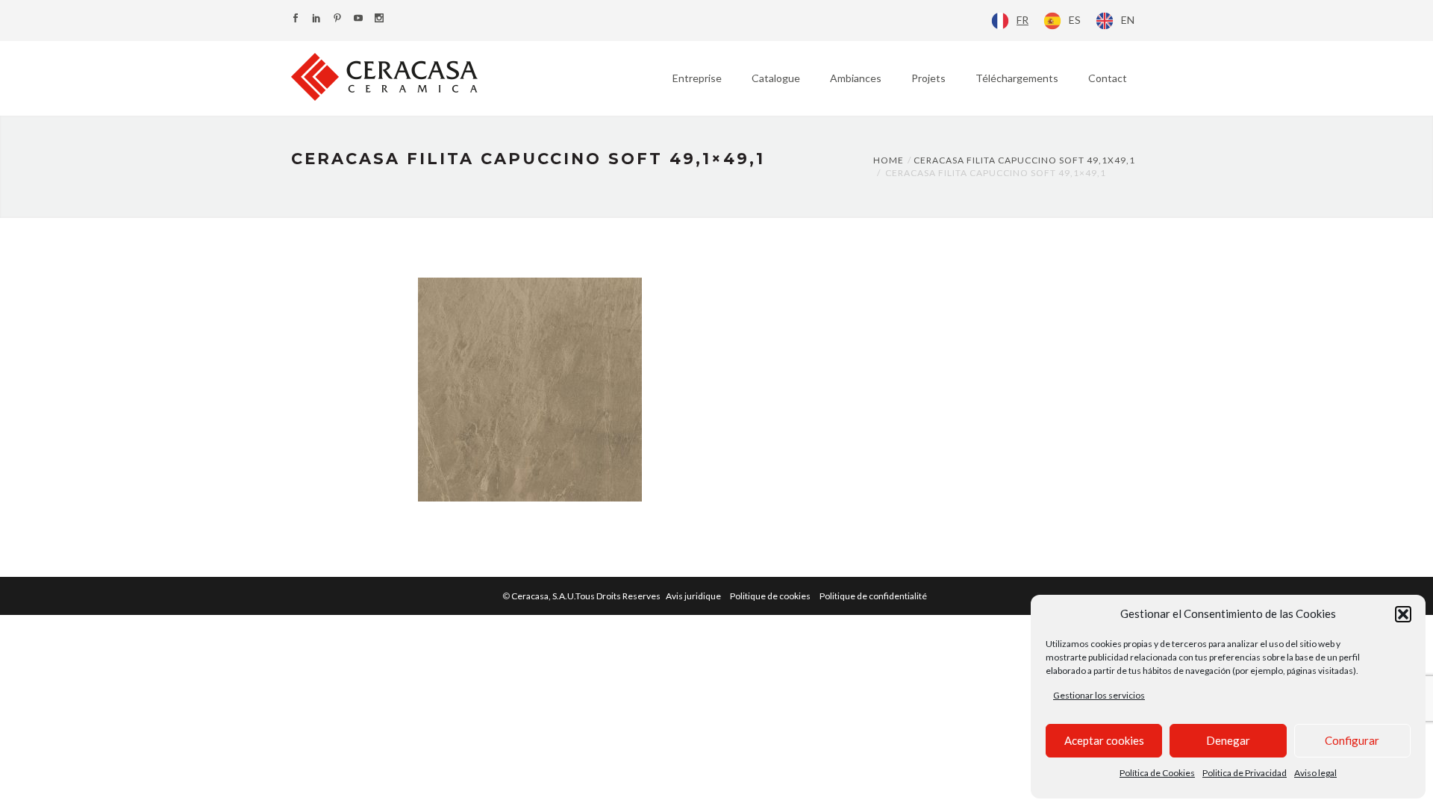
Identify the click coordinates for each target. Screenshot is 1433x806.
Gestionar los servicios (1099, 695)
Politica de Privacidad (1244, 772)
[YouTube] (358, 19)
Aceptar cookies (1104, 740)
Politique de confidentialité (873, 596)
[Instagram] (379, 19)
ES (1075, 19)
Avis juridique (693, 596)
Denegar (1228, 740)
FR (1022, 19)
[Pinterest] (337, 19)
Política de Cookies (1157, 772)
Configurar (1352, 740)
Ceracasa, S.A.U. (586, 596)
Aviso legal (1315, 772)
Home (888, 160)
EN (1127, 19)
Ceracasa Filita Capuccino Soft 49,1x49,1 (1024, 160)
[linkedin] (316, 19)
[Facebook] (295, 19)
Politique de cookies (770, 596)
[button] (1403, 614)
